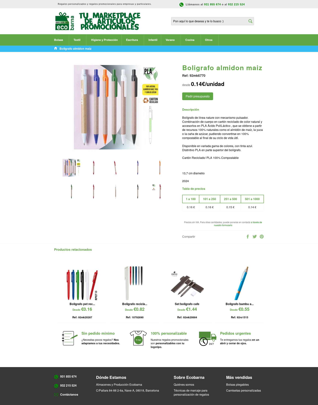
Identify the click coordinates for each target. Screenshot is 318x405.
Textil (77, 40)
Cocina (190, 40)
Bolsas (59, 40)
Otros (209, 40)
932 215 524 (236, 4)
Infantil (153, 40)
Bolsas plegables (237, 384)
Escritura (132, 40)
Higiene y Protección (104, 40)
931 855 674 (212, 4)
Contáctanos (69, 394)
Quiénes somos (184, 384)
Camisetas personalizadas (243, 390)
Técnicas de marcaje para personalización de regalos (191, 392)
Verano (170, 40)
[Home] (55, 48)
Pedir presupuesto (198, 96)
